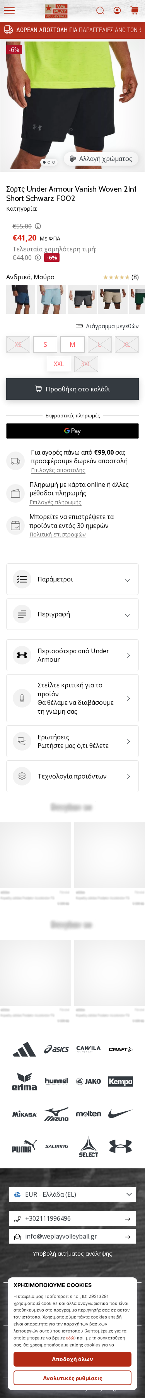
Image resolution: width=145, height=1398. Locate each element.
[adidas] (24, 1049)
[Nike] (121, 1114)
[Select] (89, 1146)
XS (18, 344)
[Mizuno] (56, 1114)
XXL (59, 364)
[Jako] (89, 1082)
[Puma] (24, 1146)
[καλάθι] (134, 11)
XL (126, 344)
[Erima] (24, 1082)
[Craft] (121, 1049)
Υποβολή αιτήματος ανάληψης (72, 1253)
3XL (86, 364)
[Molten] (89, 1114)
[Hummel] (56, 1082)
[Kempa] (121, 1082)
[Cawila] (89, 1049)
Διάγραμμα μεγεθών (112, 326)
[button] (72, 579)
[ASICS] (56, 1049)
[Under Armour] (121, 1146)
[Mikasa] (24, 1114)
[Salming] (56, 1146)
